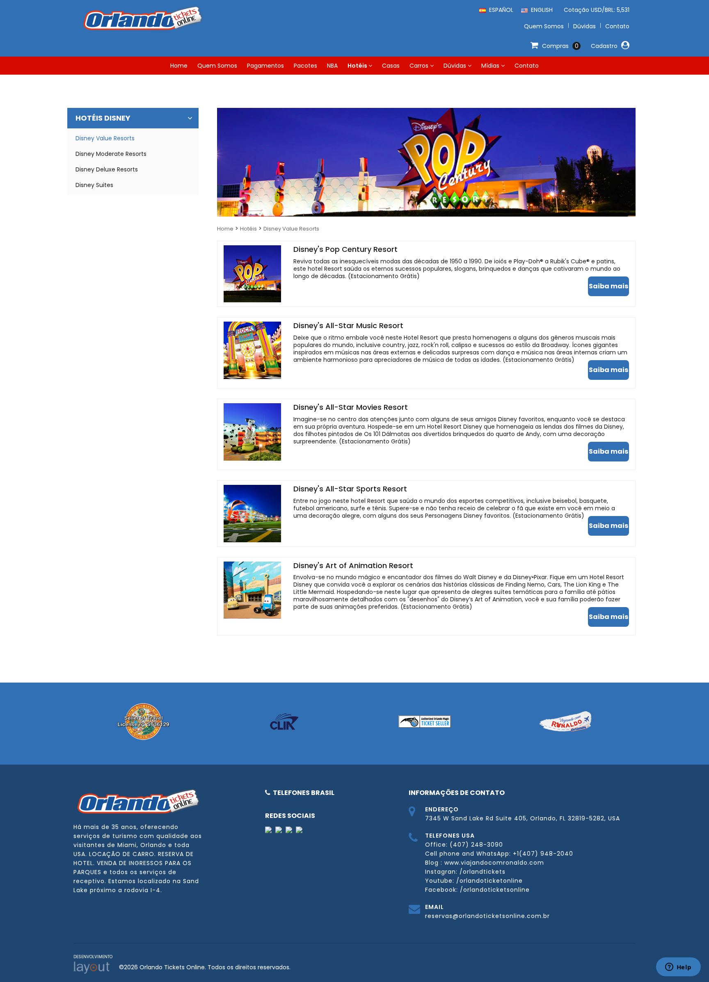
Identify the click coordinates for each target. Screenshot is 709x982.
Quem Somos (217, 66)
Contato (527, 66)
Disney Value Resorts (291, 229)
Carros (419, 66)
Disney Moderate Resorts (110, 154)
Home (179, 66)
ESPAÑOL (499, 10)
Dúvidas (456, 66)
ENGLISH (540, 10)
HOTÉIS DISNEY (102, 118)
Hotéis (358, 66)
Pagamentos (265, 66)
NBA (332, 66)
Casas (391, 66)
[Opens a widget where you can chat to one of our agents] (678, 967)
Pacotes (305, 66)
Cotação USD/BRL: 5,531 (594, 10)
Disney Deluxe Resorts (106, 169)
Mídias (491, 66)
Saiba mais (608, 286)
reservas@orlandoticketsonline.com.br (487, 916)
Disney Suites (94, 185)
